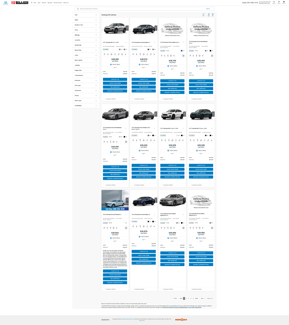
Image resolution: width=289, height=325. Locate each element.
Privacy (132, 319)
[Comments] (183, 56)
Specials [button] (50, 2)
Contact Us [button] (115, 79)
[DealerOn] (105, 319)
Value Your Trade (115, 83)
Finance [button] (44, 2)
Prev (180, 298)
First (175, 298)
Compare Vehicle (111, 99)
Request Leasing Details (115, 91)
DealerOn (124, 319)
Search (208, 8)
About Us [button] (65, 2)
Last (202, 298)
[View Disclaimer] (125, 54)
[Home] (31, 2)
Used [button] (39, 2)
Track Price (116, 64)
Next (197, 298)
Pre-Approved (115, 87)
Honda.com (142, 320)
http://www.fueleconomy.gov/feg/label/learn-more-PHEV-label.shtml (182, 307)
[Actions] (125, 42)
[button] (127, 28)
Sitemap (129, 319)
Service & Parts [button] (58, 2)
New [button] (35, 2)
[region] (115, 73)
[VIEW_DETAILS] (172, 28)
